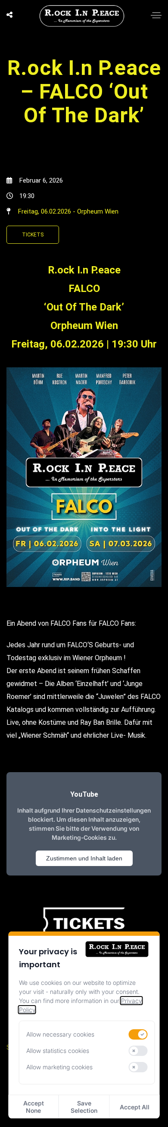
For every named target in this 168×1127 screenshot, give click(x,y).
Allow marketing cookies (59, 1067)
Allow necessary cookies (60, 1034)
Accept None (33, 1106)
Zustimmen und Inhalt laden (84, 858)
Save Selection (84, 1106)
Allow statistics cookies (57, 1050)
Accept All (134, 1107)
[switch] (137, 1034)
